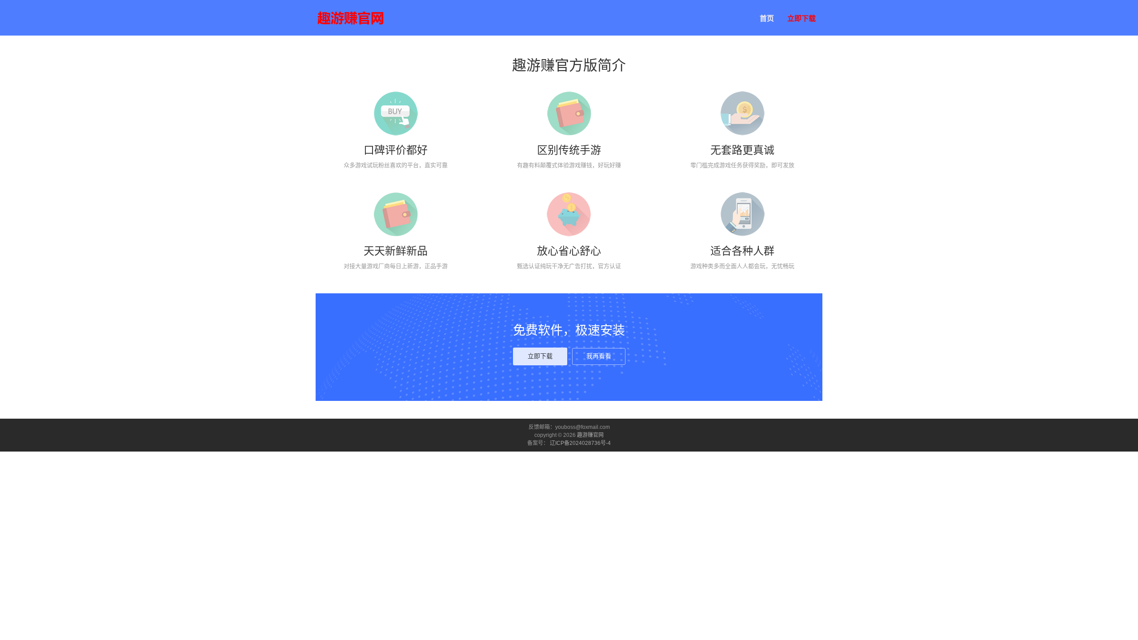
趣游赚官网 (590, 435)
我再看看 (598, 356)
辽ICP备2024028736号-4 (580, 443)
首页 (767, 18)
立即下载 (801, 18)
